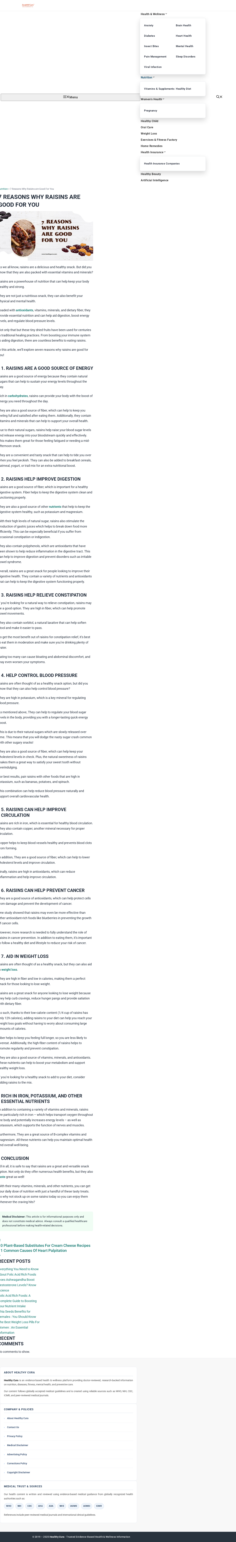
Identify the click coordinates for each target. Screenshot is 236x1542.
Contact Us (13, 1427)
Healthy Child (149, 121)
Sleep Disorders (186, 56)
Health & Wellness (153, 14)
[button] (219, 97)
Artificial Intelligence (155, 180)
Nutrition (146, 77)
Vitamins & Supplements (157, 88)
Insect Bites (151, 46)
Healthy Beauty (151, 174)
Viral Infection (153, 67)
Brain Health (183, 25)
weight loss (9, 969)
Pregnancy (150, 110)
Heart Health (184, 35)
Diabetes (149, 35)
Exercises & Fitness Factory (159, 139)
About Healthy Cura (18, 1418)
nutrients (55, 506)
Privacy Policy (14, 1436)
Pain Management (155, 56)
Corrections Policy (17, 1463)
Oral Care (147, 127)
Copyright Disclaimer (18, 1472)
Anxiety (148, 25)
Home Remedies (152, 146)
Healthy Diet (183, 88)
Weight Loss (149, 133)
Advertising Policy (17, 1454)
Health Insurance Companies (157, 163)
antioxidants (24, 310)
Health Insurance (152, 152)
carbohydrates (18, 396)
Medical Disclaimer (17, 1445)
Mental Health (184, 46)
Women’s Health (151, 99)
